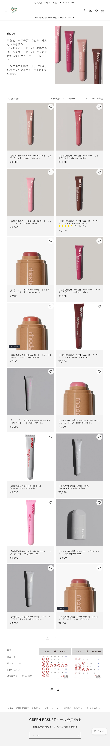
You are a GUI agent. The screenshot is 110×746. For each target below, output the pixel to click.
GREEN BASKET (22, 708)
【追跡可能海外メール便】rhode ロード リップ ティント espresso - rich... (79, 222)
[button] (6, 10)
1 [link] (47, 637)
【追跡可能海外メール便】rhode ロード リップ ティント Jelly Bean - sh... (30, 552)
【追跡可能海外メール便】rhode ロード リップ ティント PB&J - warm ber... (79, 356)
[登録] (77, 735)
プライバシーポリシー (53, 708)
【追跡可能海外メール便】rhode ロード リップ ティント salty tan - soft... (78, 156)
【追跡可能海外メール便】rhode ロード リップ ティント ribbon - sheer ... (30, 222)
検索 (9, 650)
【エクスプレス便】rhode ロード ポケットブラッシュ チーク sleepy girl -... (30, 290)
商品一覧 (11, 657)
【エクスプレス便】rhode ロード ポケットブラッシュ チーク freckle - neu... (30, 356)
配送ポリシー (79, 708)
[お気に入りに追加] (51, 107)
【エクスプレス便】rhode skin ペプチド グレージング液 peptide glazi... (78, 552)
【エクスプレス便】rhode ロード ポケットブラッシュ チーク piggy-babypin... (79, 421)
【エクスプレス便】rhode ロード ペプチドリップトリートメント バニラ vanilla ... (30, 421)
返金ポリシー (37, 708)
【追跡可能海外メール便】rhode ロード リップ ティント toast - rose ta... (30, 156)
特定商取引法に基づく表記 (19, 676)
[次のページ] (63, 637)
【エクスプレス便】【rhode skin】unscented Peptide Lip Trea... (74, 487)
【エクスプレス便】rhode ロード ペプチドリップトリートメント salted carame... (30, 618)
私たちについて (14, 663)
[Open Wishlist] (96, 10)
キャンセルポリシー (94, 708)
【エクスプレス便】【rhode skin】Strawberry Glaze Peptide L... (26, 487)
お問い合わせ (13, 670)
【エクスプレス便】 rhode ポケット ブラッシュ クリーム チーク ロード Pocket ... (78, 618)
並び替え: (55, 98)
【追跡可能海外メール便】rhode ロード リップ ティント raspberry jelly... (79, 290)
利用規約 (67, 708)
